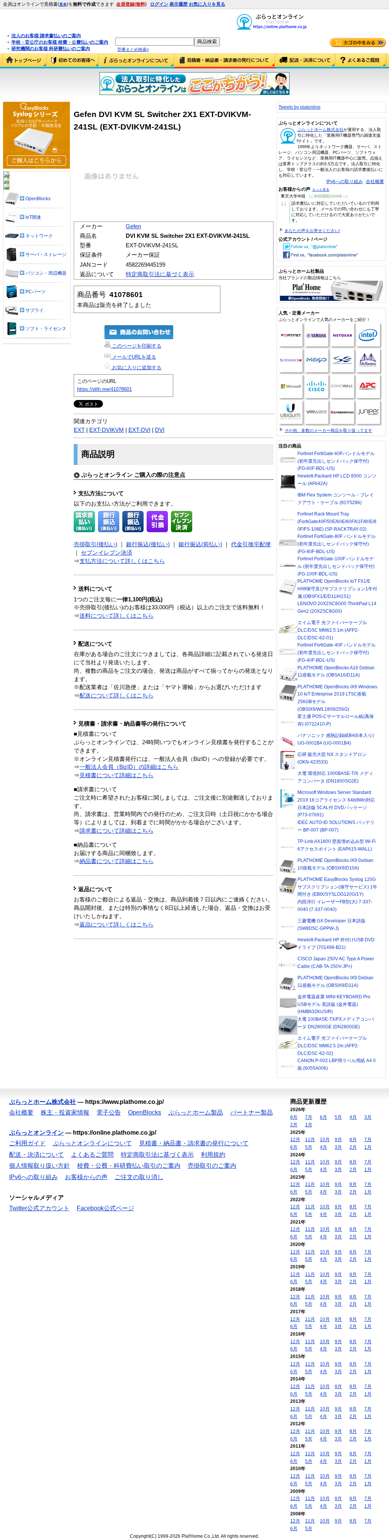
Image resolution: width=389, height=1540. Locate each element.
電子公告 (108, 1112)
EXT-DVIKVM (106, 430)
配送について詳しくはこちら (116, 696)
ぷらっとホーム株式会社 (320, 129)
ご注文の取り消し (139, 1177)
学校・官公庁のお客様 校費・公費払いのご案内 (59, 42)
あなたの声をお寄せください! (312, 230)
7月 (308, 1117)
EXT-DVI (139, 430)
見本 (63, 4)
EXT (79, 430)
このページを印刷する (136, 346)
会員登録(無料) (131, 4)
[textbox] (154, 42)
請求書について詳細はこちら (116, 831)
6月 (323, 1117)
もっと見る (320, 189)
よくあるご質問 (360, 60)
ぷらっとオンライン (36, 1132)
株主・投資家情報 (65, 1112)
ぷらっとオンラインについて (136, 60)
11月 (310, 1139)
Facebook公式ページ (105, 1208)
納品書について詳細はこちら (116, 861)
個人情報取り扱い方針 (39, 1165)
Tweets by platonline (299, 107)
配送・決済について (305, 60)
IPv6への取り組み (344, 181)
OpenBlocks (144, 1112)
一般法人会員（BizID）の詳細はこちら (129, 767)
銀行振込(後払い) (148, 544)
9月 (338, 1139)
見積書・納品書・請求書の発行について (224, 60)
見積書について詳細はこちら (116, 775)
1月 (308, 1124)
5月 (338, 1117)
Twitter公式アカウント (39, 1208)
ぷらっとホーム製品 (195, 1112)
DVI (159, 430)
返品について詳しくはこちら (116, 925)
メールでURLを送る (133, 357)
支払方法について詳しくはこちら (122, 561)
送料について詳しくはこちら (116, 616)
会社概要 (375, 181)
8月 (293, 1117)
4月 (353, 1117)
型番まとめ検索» (133, 49)
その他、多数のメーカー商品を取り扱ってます (328, 430)
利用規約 (213, 1154)
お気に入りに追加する (136, 367)
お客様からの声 (86, 1177)
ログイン (159, 4)
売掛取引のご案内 (212, 1165)
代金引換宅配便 (251, 544)
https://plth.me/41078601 (104, 389)
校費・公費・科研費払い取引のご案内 (128, 1165)
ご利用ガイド (73, 60)
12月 (295, 1139)
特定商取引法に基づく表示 (160, 274)
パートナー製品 (251, 1112)
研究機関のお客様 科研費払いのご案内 (50, 48)
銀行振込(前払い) (200, 544)
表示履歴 (178, 4)
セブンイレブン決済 (106, 553)
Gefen (133, 226)
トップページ (25, 60)
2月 (293, 1124)
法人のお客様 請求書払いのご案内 (46, 35)
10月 (325, 1139)
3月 (368, 1117)
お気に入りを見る (207, 4)
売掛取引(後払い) (95, 544)
